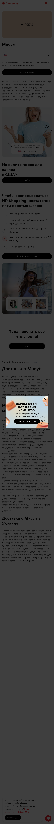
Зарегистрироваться (27, 421)
